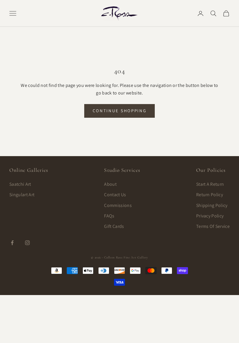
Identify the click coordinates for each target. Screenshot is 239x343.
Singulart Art (21, 195)
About (110, 184)
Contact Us (115, 195)
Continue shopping (120, 110)
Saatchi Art (20, 184)
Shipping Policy (212, 205)
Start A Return (210, 184)
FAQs (109, 216)
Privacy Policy (210, 216)
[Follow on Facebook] (12, 243)
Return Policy (209, 195)
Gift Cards (114, 226)
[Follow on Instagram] (27, 243)
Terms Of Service (213, 226)
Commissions (118, 205)
